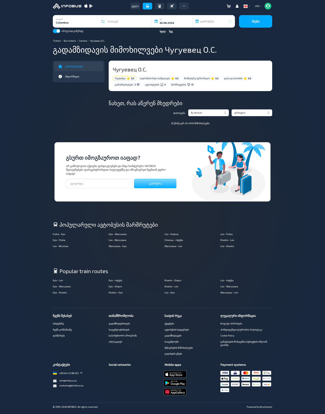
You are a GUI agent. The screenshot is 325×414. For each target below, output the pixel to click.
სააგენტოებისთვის (119, 329)
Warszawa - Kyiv (118, 246)
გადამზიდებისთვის (119, 323)
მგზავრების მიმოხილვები (179, 347)
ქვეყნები (169, 323)
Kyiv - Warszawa (118, 234)
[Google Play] (91, 6)
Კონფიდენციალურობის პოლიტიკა (241, 329)
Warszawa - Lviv (173, 246)
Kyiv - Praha (59, 240)
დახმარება (59, 335)
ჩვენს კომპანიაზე (62, 329)
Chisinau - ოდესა (174, 240)
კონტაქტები (61, 364)
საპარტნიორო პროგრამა (123, 335)
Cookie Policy (227, 335)
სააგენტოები (172, 341)
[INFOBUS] (67, 6)
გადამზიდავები (173, 335)
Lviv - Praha (226, 234)
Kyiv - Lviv (58, 280)
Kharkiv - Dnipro (173, 280)
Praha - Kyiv (59, 234)
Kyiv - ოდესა (115, 280)
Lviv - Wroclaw (60, 246)
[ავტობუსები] (147, 6)
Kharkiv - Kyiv (116, 292)
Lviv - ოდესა (227, 280)
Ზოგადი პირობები (231, 323)
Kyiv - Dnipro (115, 286)
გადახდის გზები (173, 353)
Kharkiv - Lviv (227, 240)
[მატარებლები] (159, 6)
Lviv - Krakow (172, 234)
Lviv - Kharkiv (227, 246)
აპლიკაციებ (115, 341)
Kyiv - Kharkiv (60, 292)
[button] (184, 6)
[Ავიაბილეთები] (172, 6)
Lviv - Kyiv (170, 292)
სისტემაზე (58, 323)
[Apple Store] (86, 6)
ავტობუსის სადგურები (177, 329)
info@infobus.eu (68, 380)
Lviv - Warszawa (117, 240)
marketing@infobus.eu (71, 385)
